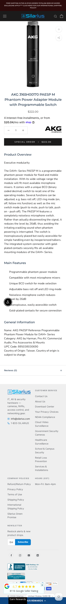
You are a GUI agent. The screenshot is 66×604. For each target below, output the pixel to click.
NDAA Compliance (45, 417)
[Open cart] (61, 16)
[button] (33, 600)
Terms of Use (14, 494)
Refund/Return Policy (19, 484)
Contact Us (41, 396)
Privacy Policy (15, 489)
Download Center (44, 406)
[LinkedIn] (37, 555)
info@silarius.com (20, 418)
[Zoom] (59, 29)
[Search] (55, 16)
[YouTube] (28, 555)
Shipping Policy (15, 499)
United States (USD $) (39, 596)
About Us (40, 401)
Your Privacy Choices (46, 411)
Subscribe (23, 542)
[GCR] (7, 586)
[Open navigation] (4, 16)
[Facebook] (11, 555)
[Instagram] (20, 555)
